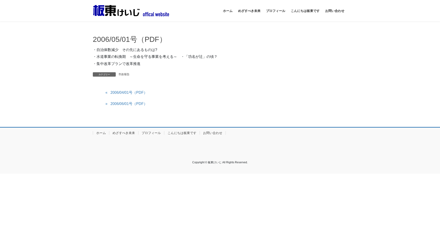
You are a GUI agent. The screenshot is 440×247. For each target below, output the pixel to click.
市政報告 (123, 74)
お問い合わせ (212, 133)
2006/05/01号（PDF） (130, 39)
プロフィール (151, 133)
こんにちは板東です (182, 133)
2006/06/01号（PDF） (128, 104)
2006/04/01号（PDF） (128, 92)
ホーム (101, 133)
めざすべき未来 (124, 133)
